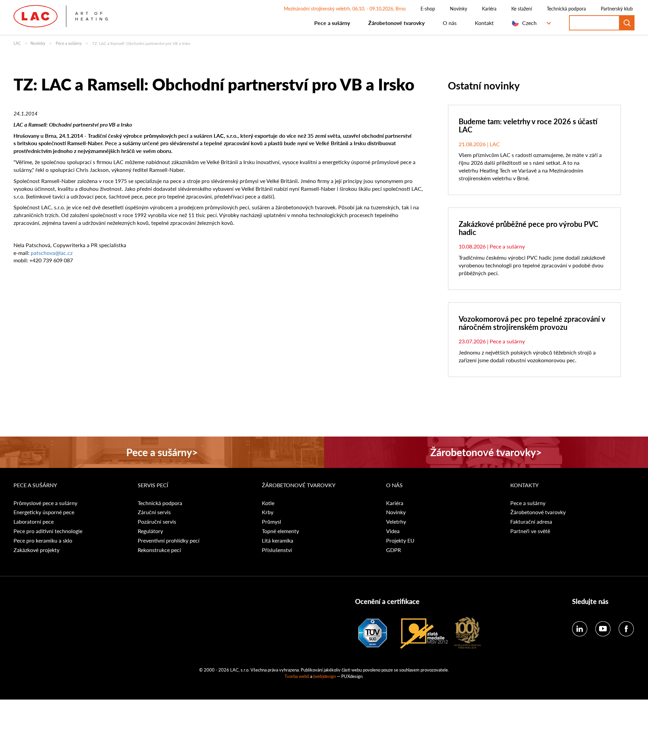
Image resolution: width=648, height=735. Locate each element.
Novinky (458, 8)
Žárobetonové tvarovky (396, 23)
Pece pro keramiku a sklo (43, 540)
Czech (529, 23)
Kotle (268, 503)
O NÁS (394, 485)
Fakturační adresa (531, 521)
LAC (17, 43)
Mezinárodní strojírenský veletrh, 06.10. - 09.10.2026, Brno (345, 8)
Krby (267, 512)
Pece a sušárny (332, 23)
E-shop (428, 8)
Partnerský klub (617, 8)
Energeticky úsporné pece (44, 512)
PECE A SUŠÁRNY (36, 485)
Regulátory (150, 531)
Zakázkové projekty (36, 550)
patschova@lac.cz (52, 253)
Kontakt (484, 23)
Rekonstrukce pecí (159, 550)
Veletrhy (396, 521)
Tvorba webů (297, 676)
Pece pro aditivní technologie (48, 531)
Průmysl (271, 521)
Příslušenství (277, 550)
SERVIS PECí (153, 485)
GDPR (393, 550)
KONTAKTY (524, 485)
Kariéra (489, 8)
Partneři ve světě (530, 531)
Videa (393, 531)
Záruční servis (154, 512)
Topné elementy (280, 531)
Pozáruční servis (157, 521)
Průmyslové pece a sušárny (45, 503)
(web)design (324, 676)
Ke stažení (521, 8)
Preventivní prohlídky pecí (168, 540)
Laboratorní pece (34, 521)
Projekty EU (400, 540)
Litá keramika (277, 540)
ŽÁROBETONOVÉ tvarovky (298, 485)
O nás (450, 23)
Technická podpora (566, 8)
